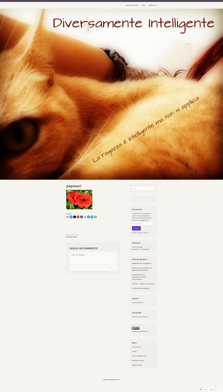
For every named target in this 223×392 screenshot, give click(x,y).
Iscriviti (136, 228)
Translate (146, 249)
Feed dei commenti (138, 360)
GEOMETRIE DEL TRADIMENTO (141, 263)
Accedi (134, 351)
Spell (143, 5)
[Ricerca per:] (143, 188)
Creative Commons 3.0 (139, 331)
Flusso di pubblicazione (139, 356)
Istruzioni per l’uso (132, 5)
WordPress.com (137, 365)
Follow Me (137, 210)
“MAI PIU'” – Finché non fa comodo (143, 284)
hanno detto (153, 5)
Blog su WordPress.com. (111, 379)
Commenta (111, 267)
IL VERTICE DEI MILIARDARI (140, 288)
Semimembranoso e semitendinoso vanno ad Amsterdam (139, 277)
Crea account (136, 347)
